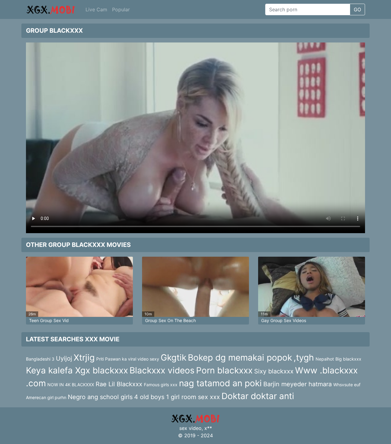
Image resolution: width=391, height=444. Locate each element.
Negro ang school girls (100, 397)
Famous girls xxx (160, 384)
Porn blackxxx (224, 370)
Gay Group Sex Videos (283, 320)
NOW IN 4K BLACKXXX (70, 384)
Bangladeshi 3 (40, 358)
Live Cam (96, 9)
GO (357, 9)
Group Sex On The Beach (170, 320)
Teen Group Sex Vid (49, 320)
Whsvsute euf (346, 384)
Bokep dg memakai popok (240, 357)
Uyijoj (64, 358)
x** (208, 428)
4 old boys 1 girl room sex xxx (177, 397)
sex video (190, 428)
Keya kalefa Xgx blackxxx (77, 370)
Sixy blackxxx (274, 371)
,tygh (304, 357)
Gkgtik (173, 357)
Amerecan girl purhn (46, 397)
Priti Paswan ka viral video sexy (127, 358)
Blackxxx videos (162, 370)
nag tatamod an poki (220, 383)
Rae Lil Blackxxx (119, 384)
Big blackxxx (348, 358)
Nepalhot (325, 358)
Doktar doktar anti (257, 396)
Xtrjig (84, 357)
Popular (121, 9)
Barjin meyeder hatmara (297, 384)
